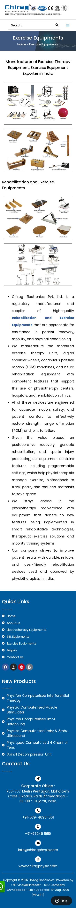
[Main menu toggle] (68, 25)
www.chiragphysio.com (38, 866)
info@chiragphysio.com (38, 850)
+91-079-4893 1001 (38, 817)
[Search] (57, 25)
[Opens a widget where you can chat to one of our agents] (61, 901)
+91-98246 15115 (38, 833)
